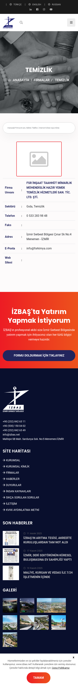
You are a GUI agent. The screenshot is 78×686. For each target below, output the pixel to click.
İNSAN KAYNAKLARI (18, 491)
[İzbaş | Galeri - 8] (58, 622)
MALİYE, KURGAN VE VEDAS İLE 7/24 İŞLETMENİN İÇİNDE (48, 575)
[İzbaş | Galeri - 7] (41, 622)
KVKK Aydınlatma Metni (22, 510)
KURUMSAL (13, 460)
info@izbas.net (11, 434)
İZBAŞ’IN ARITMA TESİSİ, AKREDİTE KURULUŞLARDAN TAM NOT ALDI (47, 540)
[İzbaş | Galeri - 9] (10, 639)
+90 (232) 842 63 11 (14, 421)
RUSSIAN (56, 4)
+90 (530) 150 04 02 (14, 425)
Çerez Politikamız (60, 667)
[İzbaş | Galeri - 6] (27, 622)
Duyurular (13, 485)
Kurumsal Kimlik (17, 466)
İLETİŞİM (11, 503)
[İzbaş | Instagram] (44, 9)
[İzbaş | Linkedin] (31, 9)
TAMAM (38, 677)
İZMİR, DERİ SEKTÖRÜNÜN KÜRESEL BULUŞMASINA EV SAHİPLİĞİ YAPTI (47, 557)
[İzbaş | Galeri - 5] (10, 622)
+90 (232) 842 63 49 (14, 430)
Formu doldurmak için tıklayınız (39, 355)
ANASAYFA (21, 80)
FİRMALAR (42, 80)
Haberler (12, 479)
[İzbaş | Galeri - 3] (44, 605)
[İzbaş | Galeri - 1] (10, 605)
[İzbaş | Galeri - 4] (58, 605)
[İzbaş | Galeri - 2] (27, 605)
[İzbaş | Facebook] (37, 9)
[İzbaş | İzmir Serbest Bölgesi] (9, 22)
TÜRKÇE (17, 4)
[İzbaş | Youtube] (51, 9)
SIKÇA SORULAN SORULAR (22, 497)
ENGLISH (36, 4)
